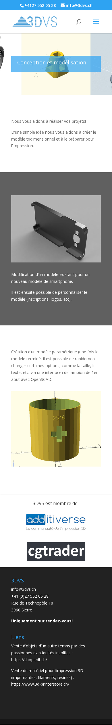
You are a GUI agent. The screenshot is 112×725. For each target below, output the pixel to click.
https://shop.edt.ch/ (29, 659)
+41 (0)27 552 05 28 (30, 596)
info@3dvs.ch (23, 589)
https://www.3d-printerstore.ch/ (40, 684)
